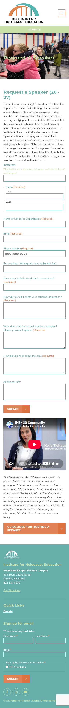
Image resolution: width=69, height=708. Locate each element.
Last (8, 201)
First (8, 191)
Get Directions (11, 590)
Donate (34, 29)
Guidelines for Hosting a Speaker (28, 528)
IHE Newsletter (17, 667)
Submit (13, 409)
